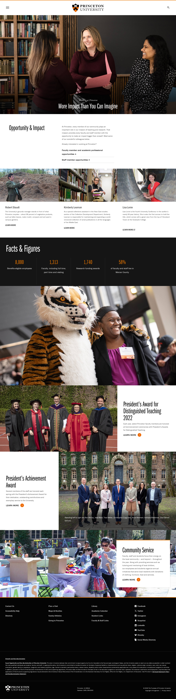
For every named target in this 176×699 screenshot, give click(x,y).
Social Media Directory (147, 640)
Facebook (141, 606)
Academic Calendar (100, 611)
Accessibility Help (12, 611)
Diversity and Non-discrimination (15, 659)
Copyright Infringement (152, 690)
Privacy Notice (166, 690)
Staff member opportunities (75, 159)
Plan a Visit (53, 606)
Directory (8, 615)
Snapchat (141, 620)
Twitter (140, 611)
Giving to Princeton (56, 620)
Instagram (142, 615)
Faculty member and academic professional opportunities (82, 152)
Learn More (12, 505)
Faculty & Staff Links (100, 620)
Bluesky (141, 635)
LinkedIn (141, 625)
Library (94, 606)
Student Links (97, 615)
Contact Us (9, 606)
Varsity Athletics (55, 615)
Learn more (129, 435)
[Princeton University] (17, 689)
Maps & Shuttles (55, 611)
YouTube (141, 630)
